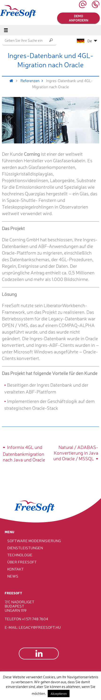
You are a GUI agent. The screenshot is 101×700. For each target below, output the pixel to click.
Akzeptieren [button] (58, 694)
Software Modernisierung (34, 540)
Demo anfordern (78, 18)
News (12, 575)
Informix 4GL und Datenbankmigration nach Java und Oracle (24, 453)
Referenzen (29, 80)
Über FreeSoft (22, 561)
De (90, 40)
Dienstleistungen (25, 547)
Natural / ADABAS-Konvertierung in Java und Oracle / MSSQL (75, 452)
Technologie (19, 554)
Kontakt (15, 568)
